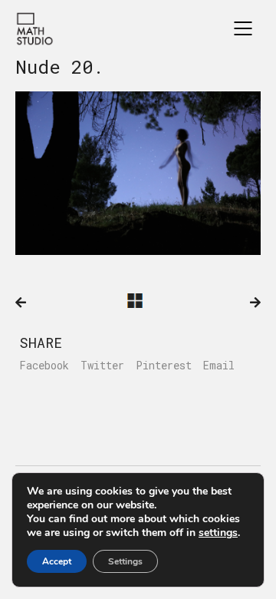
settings (218, 533)
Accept (56, 561)
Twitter (102, 365)
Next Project (255, 302)
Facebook (44, 365)
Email (219, 365)
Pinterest (164, 365)
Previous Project (20, 302)
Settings (125, 561)
